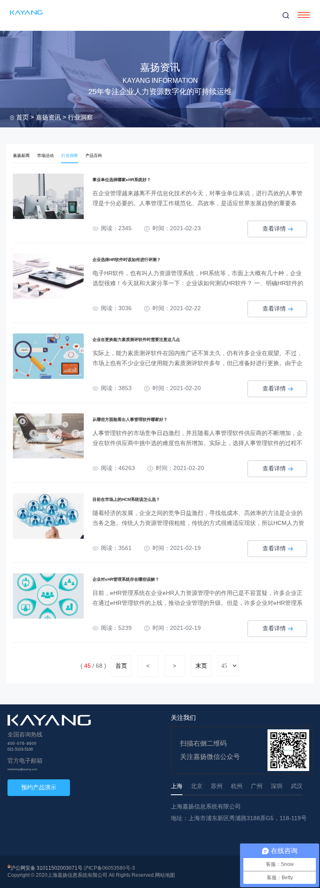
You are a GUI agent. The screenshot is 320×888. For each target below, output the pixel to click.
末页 (201, 666)
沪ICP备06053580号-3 (109, 868)
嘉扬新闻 (21, 155)
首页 (22, 117)
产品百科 (93, 155)
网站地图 (165, 875)
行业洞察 (80, 117)
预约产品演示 (38, 787)
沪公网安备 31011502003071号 (46, 868)
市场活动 (45, 155)
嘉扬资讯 (48, 117)
